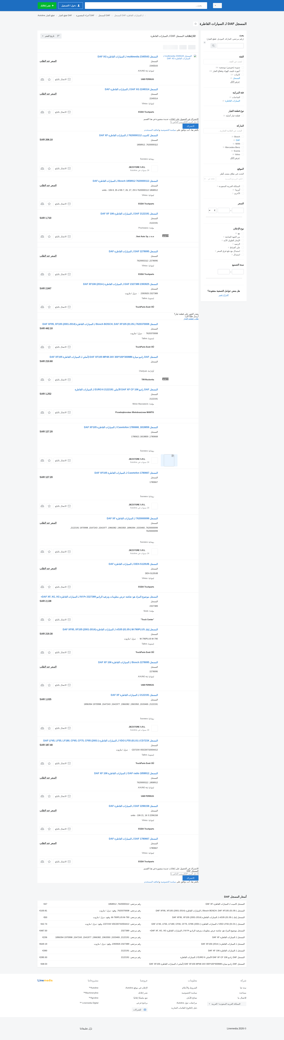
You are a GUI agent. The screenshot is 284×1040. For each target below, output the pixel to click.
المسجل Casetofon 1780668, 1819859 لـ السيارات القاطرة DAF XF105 (121, 427)
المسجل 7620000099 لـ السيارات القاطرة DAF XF (132, 518)
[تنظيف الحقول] (205, 42)
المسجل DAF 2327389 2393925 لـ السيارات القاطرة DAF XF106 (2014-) (120, 284)
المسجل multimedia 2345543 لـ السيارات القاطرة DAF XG (128, 56)
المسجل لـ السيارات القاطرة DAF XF (228, 937)
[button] (49, 79)
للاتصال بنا (242, 998)
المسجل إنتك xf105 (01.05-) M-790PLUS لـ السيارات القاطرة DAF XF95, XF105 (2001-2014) (110, 629)
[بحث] (204, 5)
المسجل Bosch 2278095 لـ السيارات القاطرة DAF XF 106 (128, 662)
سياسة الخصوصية (168, 130)
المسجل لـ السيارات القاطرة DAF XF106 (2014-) (223, 944)
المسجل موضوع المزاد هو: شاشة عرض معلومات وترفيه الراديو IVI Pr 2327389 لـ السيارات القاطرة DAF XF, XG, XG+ (99, 596)
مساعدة (242, 993)
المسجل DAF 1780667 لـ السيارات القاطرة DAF (133, 839)
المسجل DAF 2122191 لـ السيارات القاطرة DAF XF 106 (129, 213)
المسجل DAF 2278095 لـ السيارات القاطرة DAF (133, 251)
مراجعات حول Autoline (187, 1003)
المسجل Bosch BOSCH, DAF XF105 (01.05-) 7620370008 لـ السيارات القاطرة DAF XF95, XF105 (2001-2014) (100, 324)
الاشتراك (190, 126)
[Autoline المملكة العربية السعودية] (236, 5)
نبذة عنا (243, 988)
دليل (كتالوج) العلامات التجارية (184, 1008)
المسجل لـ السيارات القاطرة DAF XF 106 (226, 950)
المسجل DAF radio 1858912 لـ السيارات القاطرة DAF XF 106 (126, 773)
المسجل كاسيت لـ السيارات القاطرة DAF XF (225, 904)
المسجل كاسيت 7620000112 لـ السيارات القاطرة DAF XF (128, 135)
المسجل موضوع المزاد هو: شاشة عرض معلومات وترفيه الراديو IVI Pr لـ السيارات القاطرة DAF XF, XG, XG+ (197, 930)
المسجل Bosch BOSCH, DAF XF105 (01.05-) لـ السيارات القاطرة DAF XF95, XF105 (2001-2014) (200, 910)
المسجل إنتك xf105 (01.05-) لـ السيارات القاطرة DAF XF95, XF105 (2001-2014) (208, 917)
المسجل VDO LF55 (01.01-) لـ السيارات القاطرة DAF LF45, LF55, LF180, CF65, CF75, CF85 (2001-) (198, 924)
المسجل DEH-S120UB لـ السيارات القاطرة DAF (133, 564)
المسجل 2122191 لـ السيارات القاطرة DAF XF (134, 695)
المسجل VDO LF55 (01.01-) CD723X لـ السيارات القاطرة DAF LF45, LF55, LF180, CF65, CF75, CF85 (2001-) (100, 740)
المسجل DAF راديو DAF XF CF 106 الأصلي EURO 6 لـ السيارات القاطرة (212, 957)
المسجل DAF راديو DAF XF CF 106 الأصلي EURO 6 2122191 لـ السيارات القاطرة (116, 389)
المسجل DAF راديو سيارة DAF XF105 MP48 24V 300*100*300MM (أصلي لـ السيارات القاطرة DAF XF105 (104, 357)
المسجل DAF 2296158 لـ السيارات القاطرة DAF (133, 806)
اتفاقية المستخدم (151, 130)
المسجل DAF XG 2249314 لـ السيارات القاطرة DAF (131, 89)
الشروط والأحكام (189, 988)
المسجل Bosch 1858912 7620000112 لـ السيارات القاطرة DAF (125, 181)
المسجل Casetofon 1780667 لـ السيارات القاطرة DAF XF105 (126, 473)
